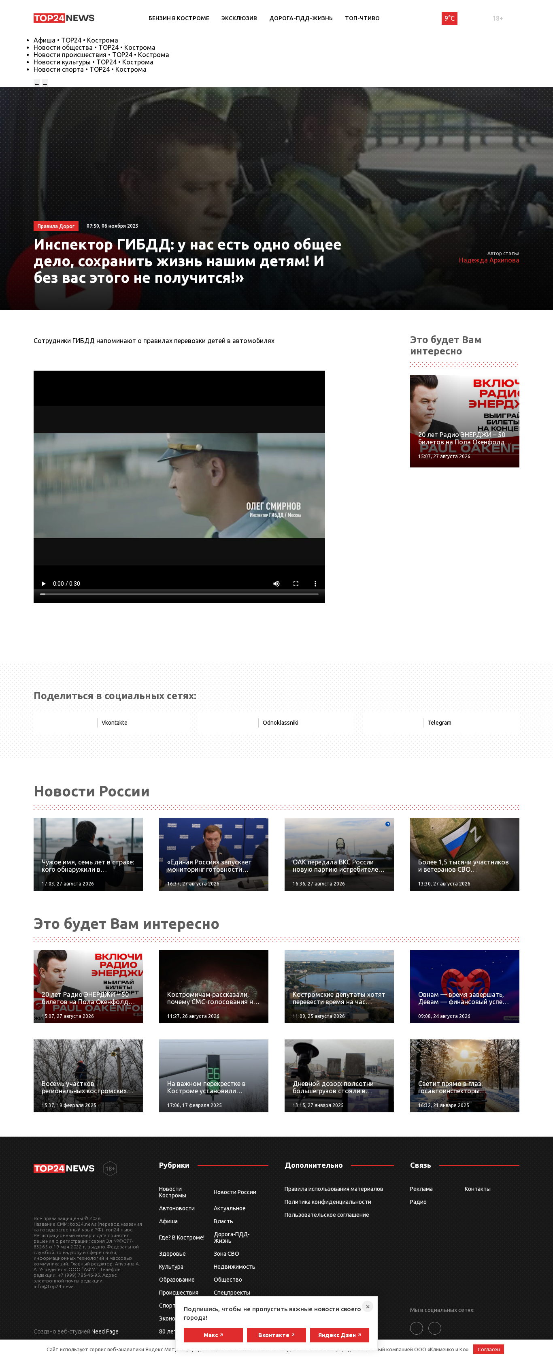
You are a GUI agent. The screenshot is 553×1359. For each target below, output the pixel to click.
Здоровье (172, 1253)
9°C (450, 18)
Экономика (173, 1318)
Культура (171, 1266)
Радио (418, 1202)
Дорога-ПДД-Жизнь (301, 18)
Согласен (489, 1349)
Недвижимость (234, 1266)
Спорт (167, 1305)
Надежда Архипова (489, 260)
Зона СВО (226, 1253)
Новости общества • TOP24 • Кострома (94, 47)
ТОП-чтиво (362, 18)
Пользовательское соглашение (327, 1215)
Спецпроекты (232, 1292)
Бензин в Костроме (179, 18)
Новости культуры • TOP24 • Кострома (93, 62)
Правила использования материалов (334, 1189)
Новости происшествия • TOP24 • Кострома (101, 54)
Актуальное (230, 1208)
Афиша (168, 1221)
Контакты (478, 1189)
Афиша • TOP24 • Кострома (76, 40)
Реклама (421, 1189)
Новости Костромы (172, 1192)
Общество (228, 1279)
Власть (223, 1221)
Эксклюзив (239, 18)
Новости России (235, 1192)
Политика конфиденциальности (328, 1202)
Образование (177, 1279)
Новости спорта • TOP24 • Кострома (90, 69)
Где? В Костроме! (181, 1237)
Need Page (105, 1331)
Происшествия (178, 1292)
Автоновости (177, 1208)
